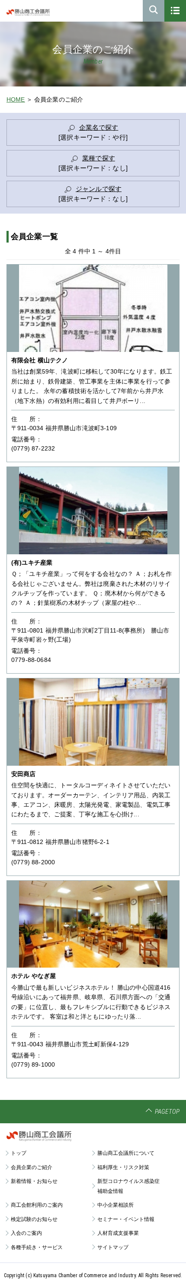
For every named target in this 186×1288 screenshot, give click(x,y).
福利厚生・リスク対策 (123, 1167)
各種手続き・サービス (37, 1247)
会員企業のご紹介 (31, 1167)
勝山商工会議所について (125, 1153)
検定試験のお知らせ (34, 1219)
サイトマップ (112, 1247)
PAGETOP (167, 1111)
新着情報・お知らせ (34, 1181)
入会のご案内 (26, 1233)
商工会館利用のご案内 (37, 1205)
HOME (15, 99)
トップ (18, 1153)
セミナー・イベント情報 (125, 1219)
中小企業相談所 (115, 1205)
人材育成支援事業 (118, 1233)
